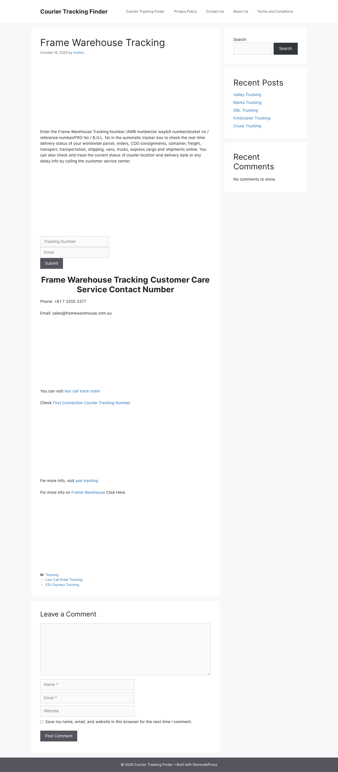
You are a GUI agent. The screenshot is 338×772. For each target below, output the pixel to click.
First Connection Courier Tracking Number (91, 402)
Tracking (52, 575)
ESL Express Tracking (62, 585)
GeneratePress (205, 764)
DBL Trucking (245, 110)
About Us (240, 11)
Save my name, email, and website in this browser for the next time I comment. (118, 721)
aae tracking (86, 480)
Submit (51, 263)
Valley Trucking (247, 94)
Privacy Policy (185, 11)
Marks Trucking (247, 102)
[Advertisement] (125, 95)
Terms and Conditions (275, 11)
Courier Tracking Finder (74, 11)
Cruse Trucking (247, 126)
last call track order (82, 391)
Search (239, 39)
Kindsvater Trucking (251, 118)
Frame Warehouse (89, 492)
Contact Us (215, 11)
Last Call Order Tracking (64, 580)
